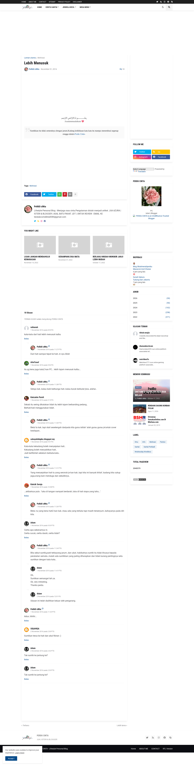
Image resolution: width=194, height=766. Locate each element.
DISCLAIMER (77, 2)
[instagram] (164, 2)
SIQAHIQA (34, 628)
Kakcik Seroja (36, 484)
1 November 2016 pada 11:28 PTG (49, 384)
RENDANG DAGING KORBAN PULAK (159, 406)
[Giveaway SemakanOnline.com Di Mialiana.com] (139, 420)
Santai (137, 447)
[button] (163, 7)
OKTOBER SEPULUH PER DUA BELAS (150, 393)
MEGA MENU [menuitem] (84, 7)
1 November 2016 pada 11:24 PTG (49, 548)
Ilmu (136, 442)
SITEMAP (52, 2)
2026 (151, 298)
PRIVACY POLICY (64, 2)
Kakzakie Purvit (37, 397)
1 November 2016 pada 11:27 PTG (49, 349)
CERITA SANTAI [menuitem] (51, 7)
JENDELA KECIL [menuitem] (68, 7)
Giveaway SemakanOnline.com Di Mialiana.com (157, 419)
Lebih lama (121, 725)
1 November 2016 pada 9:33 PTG (42, 525)
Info (143, 442)
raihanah (34, 327)
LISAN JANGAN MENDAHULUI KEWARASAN (37, 258)
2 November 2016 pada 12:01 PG (49, 596)
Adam (33, 522)
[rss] (161, 2)
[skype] (172, 2)
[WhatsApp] (59, 194)
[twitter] (157, 2)
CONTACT (42, 2)
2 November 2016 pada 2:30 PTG (42, 631)
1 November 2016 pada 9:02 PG (41, 365)
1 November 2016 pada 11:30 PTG (49, 423)
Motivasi (41, 58)
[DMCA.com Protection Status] (139, 480)
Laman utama (30, 58)
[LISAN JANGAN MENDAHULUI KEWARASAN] (40, 245)
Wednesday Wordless (143, 452)
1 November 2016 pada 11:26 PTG (49, 507)
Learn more (19, 753)
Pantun (162, 442)
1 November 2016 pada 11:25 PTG (42, 612)
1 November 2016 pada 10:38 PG (42, 487)
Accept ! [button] (11, 758)
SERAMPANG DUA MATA (69, 256)
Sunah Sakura (139, 277)
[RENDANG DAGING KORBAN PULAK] (139, 408)
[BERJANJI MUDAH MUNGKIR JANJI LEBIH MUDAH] (108, 245)
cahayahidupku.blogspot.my (42, 439)
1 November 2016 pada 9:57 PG (41, 442)
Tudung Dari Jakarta (141, 280)
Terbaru (26, 725)
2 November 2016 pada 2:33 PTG (42, 670)
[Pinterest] (65, 194)
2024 (151, 308)
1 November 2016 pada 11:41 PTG (49, 571)
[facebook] (168, 2)
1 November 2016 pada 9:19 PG (41, 400)
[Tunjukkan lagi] (75, 194)
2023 (151, 312)
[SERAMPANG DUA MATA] (74, 245)
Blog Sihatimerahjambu (142, 266)
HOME (24, 2)
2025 (151, 303)
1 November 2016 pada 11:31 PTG (49, 468)
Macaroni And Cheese (142, 269)
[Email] (70, 194)
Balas (26, 339)
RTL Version (168, 749)
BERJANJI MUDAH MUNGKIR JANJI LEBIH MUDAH (108, 258)
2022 (151, 317)
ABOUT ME (32, 2)
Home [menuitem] (39, 7)
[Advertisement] (97, 32)
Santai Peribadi (149, 447)
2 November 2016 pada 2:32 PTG (42, 651)
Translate (142, 171)
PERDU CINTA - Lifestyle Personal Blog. (52, 749)
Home (133, 749)
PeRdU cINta (40, 206)
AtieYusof (34, 362)
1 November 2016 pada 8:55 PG (41, 330)
